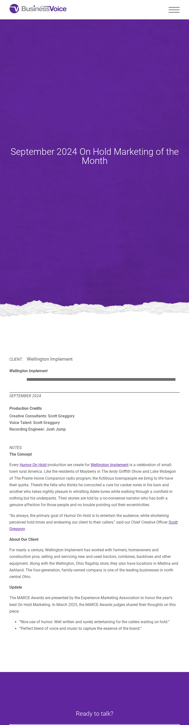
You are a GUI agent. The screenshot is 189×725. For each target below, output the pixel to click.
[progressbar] (101, 379)
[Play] (15, 379)
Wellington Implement (109, 464)
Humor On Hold (33, 464)
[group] (94, 379)
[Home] (38, 10)
